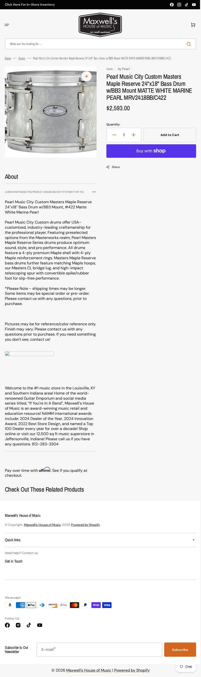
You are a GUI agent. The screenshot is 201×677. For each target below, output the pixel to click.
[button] (6, 25)
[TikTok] (186, 4)
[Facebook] (172, 4)
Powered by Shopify (85, 525)
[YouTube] (194, 4)
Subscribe (176, 650)
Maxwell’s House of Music (42, 525)
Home (8, 58)
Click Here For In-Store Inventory (30, 5)
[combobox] (98, 43)
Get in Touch (13, 561)
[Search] (186, 44)
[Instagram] (179, 4)
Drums (22, 58)
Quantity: (111, 124)
